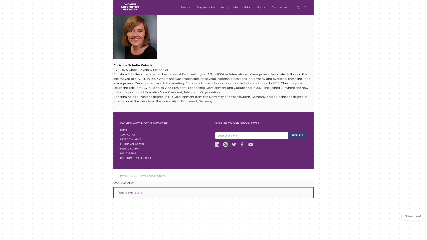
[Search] (299, 7)
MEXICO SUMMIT (130, 148)
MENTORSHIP (128, 153)
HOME (124, 130)
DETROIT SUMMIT (130, 139)
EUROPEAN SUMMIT (132, 144)
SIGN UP (297, 135)
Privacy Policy (128, 175)
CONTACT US (128, 134)
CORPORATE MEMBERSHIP (136, 158)
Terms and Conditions (152, 175)
